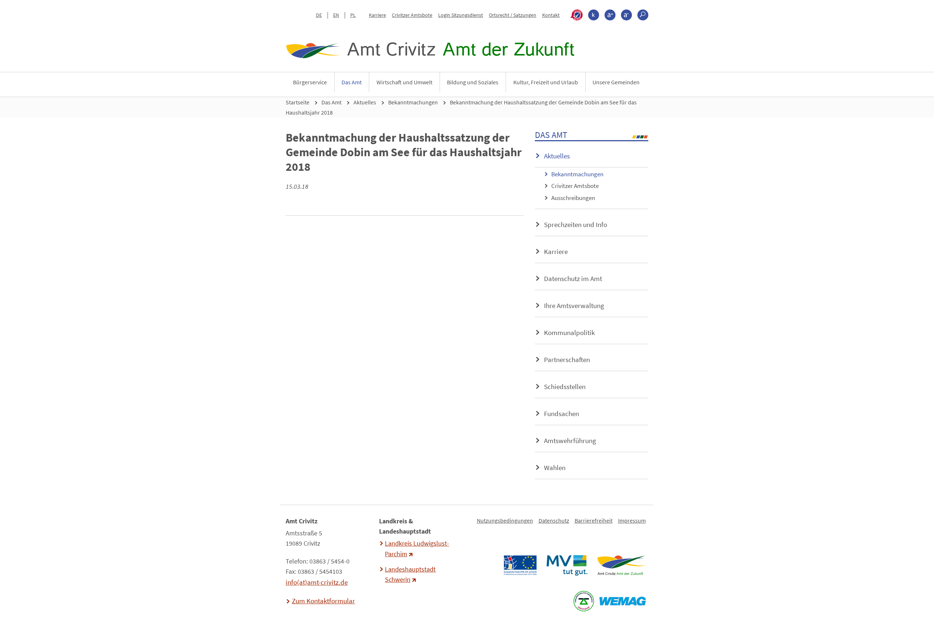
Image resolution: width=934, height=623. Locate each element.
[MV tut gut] (567, 565)
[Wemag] (622, 601)
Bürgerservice (310, 82)
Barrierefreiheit (594, 520)
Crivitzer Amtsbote (412, 15)
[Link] (621, 565)
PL (353, 15)
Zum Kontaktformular (323, 600)
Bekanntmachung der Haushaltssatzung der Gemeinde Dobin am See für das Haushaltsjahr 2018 (461, 107)
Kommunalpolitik (569, 332)
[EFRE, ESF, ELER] (520, 565)
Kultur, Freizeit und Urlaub (545, 82)
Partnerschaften (567, 359)
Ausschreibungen (573, 198)
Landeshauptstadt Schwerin (410, 574)
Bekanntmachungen (413, 102)
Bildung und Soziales (472, 82)
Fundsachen (561, 413)
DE (319, 15)
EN (336, 15)
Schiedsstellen (565, 386)
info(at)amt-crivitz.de (317, 582)
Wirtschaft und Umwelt (404, 82)
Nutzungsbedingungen (505, 520)
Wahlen (555, 467)
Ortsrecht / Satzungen (512, 15)
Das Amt (351, 82)
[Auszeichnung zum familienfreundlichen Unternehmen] (584, 601)
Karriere (377, 15)
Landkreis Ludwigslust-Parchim (417, 548)
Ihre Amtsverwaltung (574, 305)
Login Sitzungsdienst (460, 15)
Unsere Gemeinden (616, 82)
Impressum (632, 520)
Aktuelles (365, 102)
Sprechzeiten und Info (575, 224)
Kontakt (551, 15)
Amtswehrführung (570, 440)
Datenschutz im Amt (573, 278)
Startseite (297, 102)
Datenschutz (554, 520)
